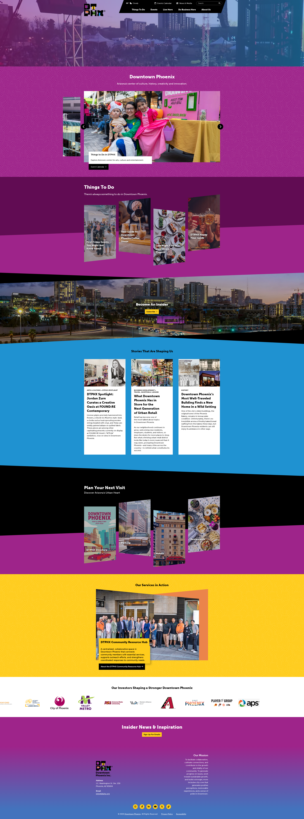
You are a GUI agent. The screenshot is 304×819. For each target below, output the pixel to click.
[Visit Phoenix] (98, 703)
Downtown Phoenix (133, 814)
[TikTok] (168, 806)
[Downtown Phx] (104, 768)
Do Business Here (187, 9)
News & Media (185, 3)
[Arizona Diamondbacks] (71, 703)
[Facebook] (142, 806)
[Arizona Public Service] (152, 703)
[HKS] (179, 703)
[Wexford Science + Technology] (234, 703)
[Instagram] (135, 806)
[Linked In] (148, 806)
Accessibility (181, 814)
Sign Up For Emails (152, 734)
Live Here (168, 9)
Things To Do (138, 9)
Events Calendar (164, 3)
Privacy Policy (167, 814)
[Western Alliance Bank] (44, 703)
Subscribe (150, 312)
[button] (83, 126)
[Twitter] (162, 806)
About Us (206, 9)
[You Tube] (155, 806)
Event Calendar (97, 167)
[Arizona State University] (17, 703)
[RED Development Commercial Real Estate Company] (207, 703)
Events (154, 9)
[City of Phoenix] (288, 703)
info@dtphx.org (103, 794)
